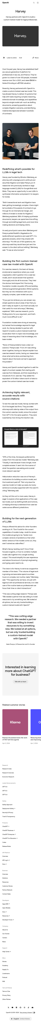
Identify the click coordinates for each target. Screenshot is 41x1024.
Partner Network (7, 890)
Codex (4, 842)
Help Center (6, 952)
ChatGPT (5, 826)
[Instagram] (24, 1007)
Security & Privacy (7, 812)
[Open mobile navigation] (38, 3)
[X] (8, 1007)
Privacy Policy (6, 995)
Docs (4, 864)
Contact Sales (6, 894)
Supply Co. (5, 969)
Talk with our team (20, 681)
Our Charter (5, 933)
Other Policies (6, 999)
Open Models (6, 908)
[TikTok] (28, 1007)
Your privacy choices (26, 1012)
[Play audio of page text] (4, 57)
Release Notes (6, 846)
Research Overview (8, 773)
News (4, 941)
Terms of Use (6, 991)
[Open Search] (34, 3)
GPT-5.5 (4, 790)
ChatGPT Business (8, 830)
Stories (4, 961)
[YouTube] (12, 1007)
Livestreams (6, 973)
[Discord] (32, 1007)
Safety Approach (7, 804)
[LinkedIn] (16, 1007)
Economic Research (8, 777)
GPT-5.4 (4, 794)
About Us (5, 930)
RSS (3, 981)
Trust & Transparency (8, 816)
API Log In (6, 860)
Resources (5, 882)
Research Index (7, 769)
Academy (5, 965)
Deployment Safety (8, 809)
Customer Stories (7, 886)
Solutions (5, 878)
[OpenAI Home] (5, 2)
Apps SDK (6, 904)
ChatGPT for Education (9, 838)
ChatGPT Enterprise (9, 834)
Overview (5, 856)
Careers (4, 937)
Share (37, 58)
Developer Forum (8, 920)
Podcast (4, 977)
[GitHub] (20, 1007)
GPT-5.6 (4, 786)
